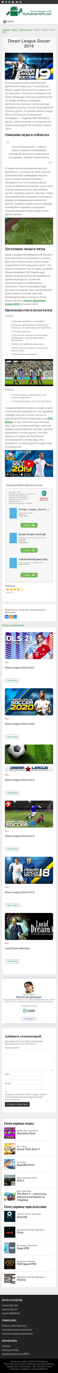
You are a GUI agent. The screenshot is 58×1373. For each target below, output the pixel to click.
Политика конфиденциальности (17, 1333)
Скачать (27, 525)
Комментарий (12, 1047)
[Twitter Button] (3, 2)
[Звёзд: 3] (15, 589)
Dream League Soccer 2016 (20, 779)
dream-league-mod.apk (32, 534)
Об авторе (29, 1018)
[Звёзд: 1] (7, 589)
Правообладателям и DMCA (15, 1353)
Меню (10, 21)
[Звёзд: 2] (11, 589)
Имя (7, 1074)
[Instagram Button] (9, 2)
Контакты (6, 1345)
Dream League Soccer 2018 (20, 892)
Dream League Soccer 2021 (20, 667)
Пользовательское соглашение (17, 1329)
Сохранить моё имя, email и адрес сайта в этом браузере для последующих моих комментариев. (25, 1097)
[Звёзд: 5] (22, 589)
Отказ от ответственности (14, 1325)
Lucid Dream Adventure (17, 948)
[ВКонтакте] (6, 616)
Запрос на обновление (13, 624)
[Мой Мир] (15, 616)
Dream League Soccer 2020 (20, 723)
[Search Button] (20, 2)
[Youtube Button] (13, 2)
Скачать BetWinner (11, 1312)
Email (8, 1083)
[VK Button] (16, 2)
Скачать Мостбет (10, 1304)
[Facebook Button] (6, 2)
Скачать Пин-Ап (9, 1308)
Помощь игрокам (10, 1349)
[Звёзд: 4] (18, 589)
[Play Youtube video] (29, 463)
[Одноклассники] (11, 616)
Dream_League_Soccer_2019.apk (38, 509)
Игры (7, 662)
